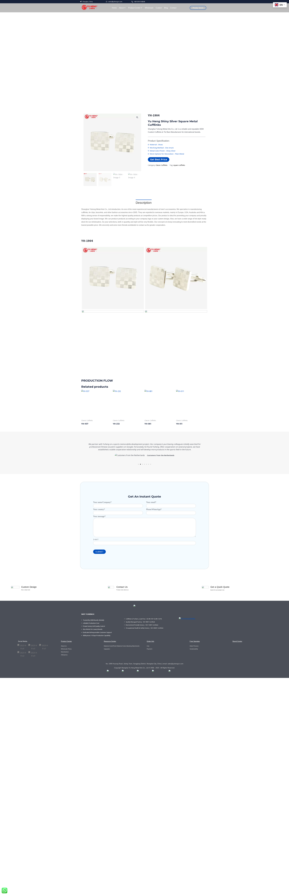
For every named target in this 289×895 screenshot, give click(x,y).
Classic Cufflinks (161, 165)
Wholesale (149, 8)
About (121, 8)
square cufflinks (179, 165)
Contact (173, 8)
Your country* (99, 509)
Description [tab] (144, 202)
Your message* (99, 516)
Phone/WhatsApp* (154, 509)
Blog (166, 8)
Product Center (134, 8)
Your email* (151, 502)
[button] (137, 117)
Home (114, 8)
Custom (159, 8)
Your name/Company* (102, 502)
